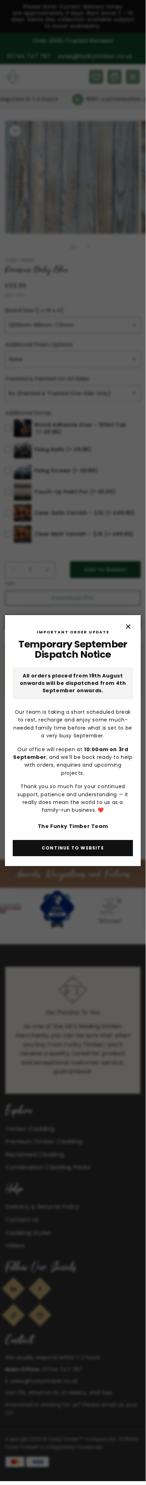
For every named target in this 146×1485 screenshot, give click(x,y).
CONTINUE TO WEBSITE (73, 848)
